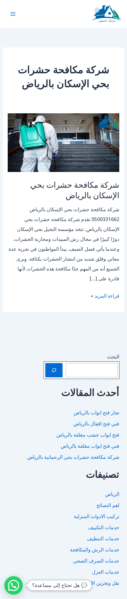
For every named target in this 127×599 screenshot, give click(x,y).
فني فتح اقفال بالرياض (96, 423)
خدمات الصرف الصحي (96, 560)
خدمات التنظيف (103, 538)
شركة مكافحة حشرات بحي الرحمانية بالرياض (73, 457)
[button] (13, 585)
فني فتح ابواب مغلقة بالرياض (90, 445)
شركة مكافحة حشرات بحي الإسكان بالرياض (74, 189)
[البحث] (54, 370)
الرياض (112, 494)
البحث (113, 356)
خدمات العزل (105, 571)
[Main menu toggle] (13, 14)
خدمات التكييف (103, 527)
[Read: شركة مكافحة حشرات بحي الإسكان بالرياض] (64, 142)
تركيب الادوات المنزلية (96, 516)
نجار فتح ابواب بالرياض (96, 412)
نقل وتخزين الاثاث (101, 583)
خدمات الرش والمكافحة (94, 549)
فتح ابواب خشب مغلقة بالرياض (87, 434)
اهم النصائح (107, 505)
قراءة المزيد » (105, 296)
